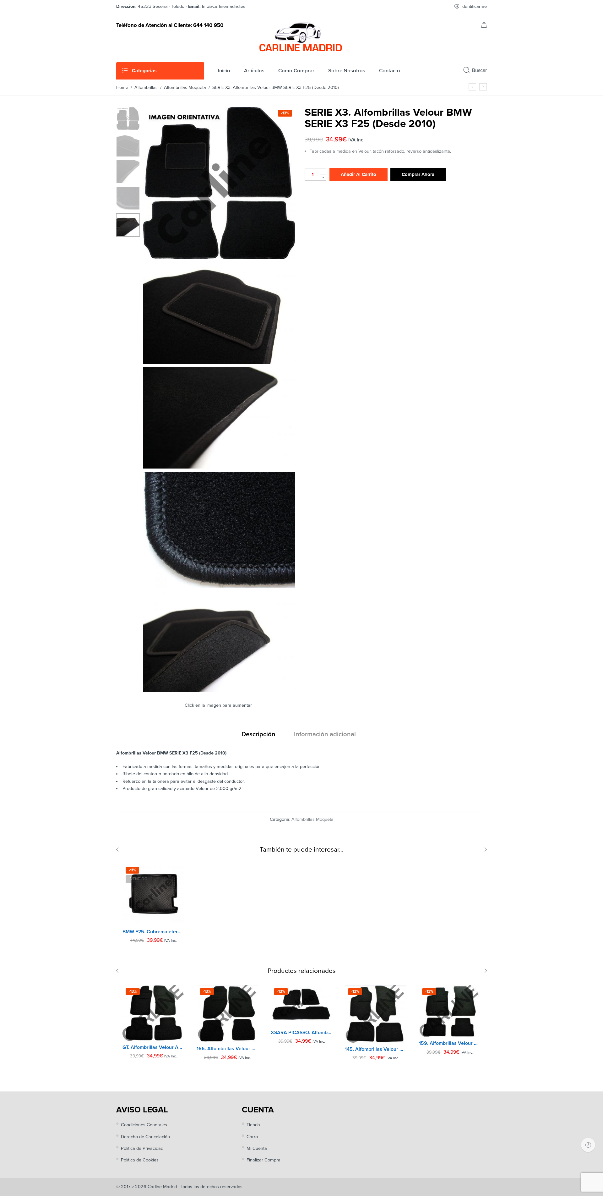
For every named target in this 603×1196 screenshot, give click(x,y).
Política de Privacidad (142, 1148)
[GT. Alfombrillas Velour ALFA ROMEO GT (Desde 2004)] (153, 1013)
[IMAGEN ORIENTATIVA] (128, 118)
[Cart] (484, 26)
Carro (252, 1136)
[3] (219, 466)
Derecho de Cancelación (145, 1136)
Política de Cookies (140, 1160)
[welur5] (219, 585)
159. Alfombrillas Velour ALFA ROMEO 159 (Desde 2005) (450, 1043)
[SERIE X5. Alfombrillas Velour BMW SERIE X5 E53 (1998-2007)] (483, 87)
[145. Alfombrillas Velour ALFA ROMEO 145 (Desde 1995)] (375, 1014)
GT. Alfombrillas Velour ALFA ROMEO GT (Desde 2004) (153, 1047)
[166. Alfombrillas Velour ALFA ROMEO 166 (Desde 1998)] (227, 1013)
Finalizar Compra (263, 1160)
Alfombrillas (146, 87)
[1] (219, 690)
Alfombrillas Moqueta (185, 87)
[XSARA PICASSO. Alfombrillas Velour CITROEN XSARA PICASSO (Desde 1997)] (301, 1005)
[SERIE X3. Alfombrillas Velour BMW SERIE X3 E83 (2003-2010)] (472, 87)
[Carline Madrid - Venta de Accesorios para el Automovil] (301, 36)
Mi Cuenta (257, 1148)
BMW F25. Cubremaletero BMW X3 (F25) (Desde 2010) (153, 932)
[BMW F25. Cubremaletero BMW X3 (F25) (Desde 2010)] (153, 894)
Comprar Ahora (418, 174)
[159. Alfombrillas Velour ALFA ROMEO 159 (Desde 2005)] (450, 1011)
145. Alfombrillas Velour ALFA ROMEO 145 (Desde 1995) (375, 1049)
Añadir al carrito (358, 174)
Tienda (253, 1124)
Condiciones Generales (144, 1124)
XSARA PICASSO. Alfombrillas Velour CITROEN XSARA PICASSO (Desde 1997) (301, 1032)
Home (122, 87)
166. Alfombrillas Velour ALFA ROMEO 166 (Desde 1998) (227, 1048)
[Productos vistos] (588, 1145)
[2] (219, 361)
